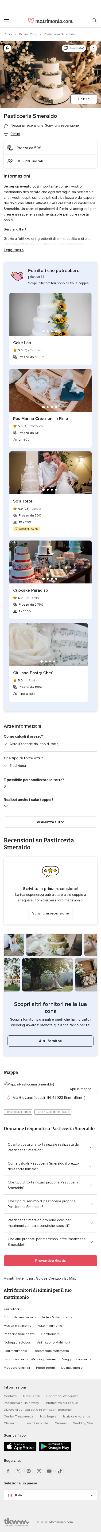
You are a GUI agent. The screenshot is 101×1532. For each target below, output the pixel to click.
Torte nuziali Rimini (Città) (53, 1112)
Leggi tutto (14, 250)
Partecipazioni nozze (19, 1334)
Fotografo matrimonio (20, 1317)
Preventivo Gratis (50, 1260)
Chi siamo (11, 1423)
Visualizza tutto (50, 822)
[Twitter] (18, 1471)
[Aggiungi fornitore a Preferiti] (93, 48)
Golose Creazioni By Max (56, 1278)
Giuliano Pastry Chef (33, 672)
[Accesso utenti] (94, 21)
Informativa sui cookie (62, 1403)
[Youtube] (49, 1471)
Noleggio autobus (17, 1342)
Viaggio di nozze (74, 1359)
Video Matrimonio (55, 1317)
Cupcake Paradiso (30, 590)
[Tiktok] (59, 1471)
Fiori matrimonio (15, 1351)
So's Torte (23, 501)
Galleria (83, 99)
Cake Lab (22, 342)
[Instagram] (39, 1471)
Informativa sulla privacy (21, 1403)
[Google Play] (55, 1450)
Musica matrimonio (17, 1326)
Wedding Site (83, 1423)
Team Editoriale (36, 1423)
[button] (50, 891)
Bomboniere (50, 1334)
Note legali (31, 1396)
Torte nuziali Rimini (18, 1112)
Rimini (8, 34)
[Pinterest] (28, 1471)
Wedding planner (43, 1359)
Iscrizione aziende (76, 1416)
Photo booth (45, 1368)
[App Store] (20, 1450)
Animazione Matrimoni (53, 1342)
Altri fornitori (50, 1041)
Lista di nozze (14, 1359)
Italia (19, 1495)
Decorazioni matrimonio (51, 1351)
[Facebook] (8, 1471)
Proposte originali (17, 1368)
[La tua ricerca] (7, 48)
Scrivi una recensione (50, 913)
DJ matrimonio (72, 1368)
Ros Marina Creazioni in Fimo (40, 418)
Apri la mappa (81, 1089)
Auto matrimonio (50, 1326)
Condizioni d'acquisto (62, 1396)
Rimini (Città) (28, 34)
